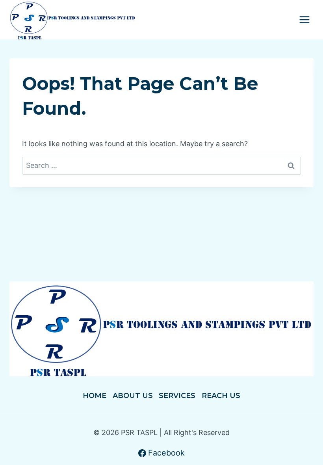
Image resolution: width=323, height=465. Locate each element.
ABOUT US (133, 395)
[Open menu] (304, 20)
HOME (94, 395)
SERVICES (177, 395)
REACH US (221, 395)
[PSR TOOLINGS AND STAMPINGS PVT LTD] (72, 19)
